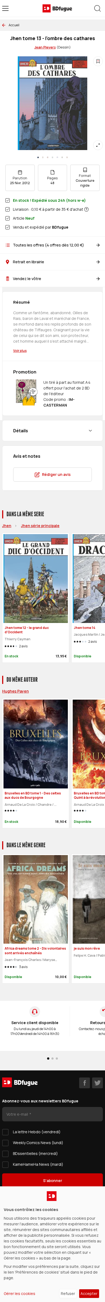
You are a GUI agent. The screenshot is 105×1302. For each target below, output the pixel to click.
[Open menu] (5, 8)
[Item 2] (47, 157)
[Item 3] (52, 157)
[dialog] (52, 1244)
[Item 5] (62, 157)
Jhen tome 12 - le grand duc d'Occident (27, 630)
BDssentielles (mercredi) (35, 1153)
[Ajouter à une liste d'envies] (98, 61)
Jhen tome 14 (84, 627)
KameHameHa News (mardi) (38, 1164)
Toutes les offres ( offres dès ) (48, 245)
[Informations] (86, 209)
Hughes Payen (15, 691)
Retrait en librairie (28, 261)
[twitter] (97, 1082)
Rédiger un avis (56, 474)
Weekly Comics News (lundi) (38, 1142)
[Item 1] (43, 157)
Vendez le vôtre (27, 278)
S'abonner (52, 1180)
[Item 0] (38, 157)
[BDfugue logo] (57, 8)
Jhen (6, 525)
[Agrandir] (98, 145)
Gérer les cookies (19, 1293)
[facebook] (84, 1082)
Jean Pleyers (45, 47)
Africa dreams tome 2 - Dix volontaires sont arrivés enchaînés (35, 950)
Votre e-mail (17, 1114)
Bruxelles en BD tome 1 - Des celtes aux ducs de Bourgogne (33, 795)
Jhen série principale (40, 525)
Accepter (88, 1293)
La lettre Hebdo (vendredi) (37, 1131)
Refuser (68, 1293)
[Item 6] (67, 157)
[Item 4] (57, 157)
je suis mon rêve (87, 948)
